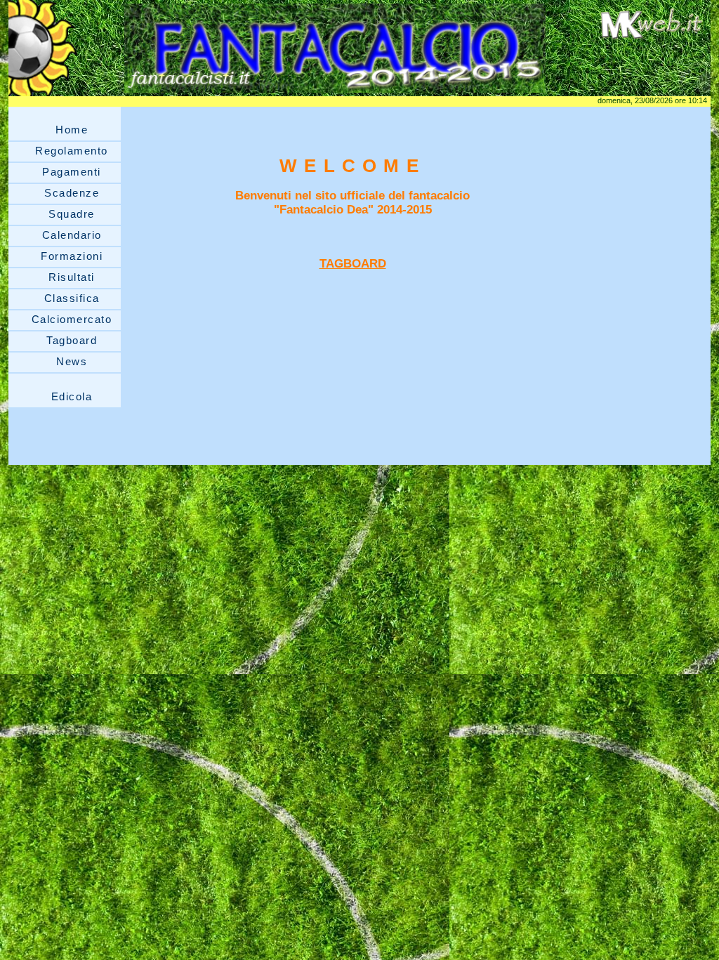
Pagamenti (71, 172)
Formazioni (72, 256)
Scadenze (71, 193)
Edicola (72, 396)
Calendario (72, 235)
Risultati (71, 277)
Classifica (72, 298)
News (71, 361)
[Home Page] (335, 92)
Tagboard (71, 340)
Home (71, 130)
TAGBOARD (352, 263)
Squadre (71, 214)
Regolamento (71, 151)
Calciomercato (72, 319)
